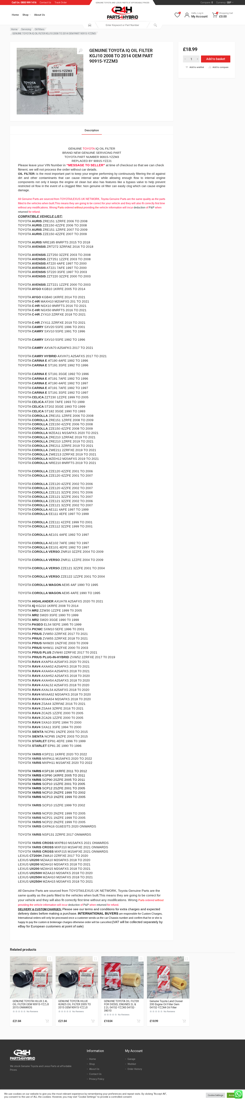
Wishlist (132, 1064)
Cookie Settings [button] (215, 1095)
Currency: (223, 2)
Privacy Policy (96, 1079)
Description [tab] (92, 130)
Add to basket (215, 59)
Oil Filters (39, 29)
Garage (131, 1059)
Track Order (60, 2)
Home (15, 14)
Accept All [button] (234, 1095)
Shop (25, 14)
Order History (135, 1069)
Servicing (26, 29)
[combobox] (122, 25)
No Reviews (32, 1011)
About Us (39, 14)
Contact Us (45, 2)
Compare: (206, 2)
